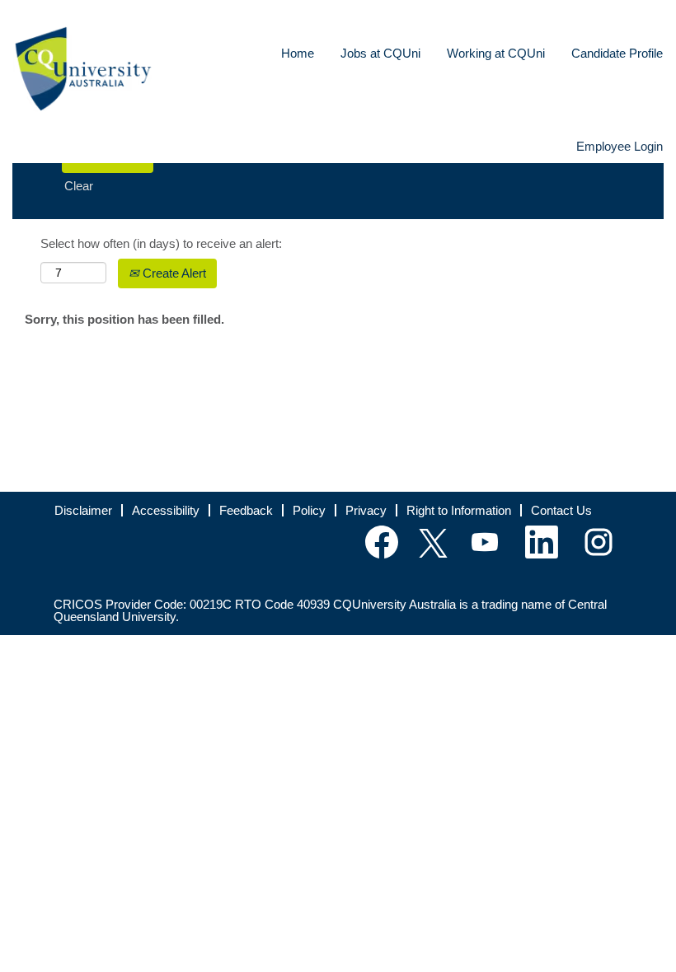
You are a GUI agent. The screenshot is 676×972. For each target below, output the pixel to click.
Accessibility (166, 510)
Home (297, 53)
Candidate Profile (617, 53)
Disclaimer (83, 510)
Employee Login (619, 146)
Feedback (246, 510)
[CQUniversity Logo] (83, 69)
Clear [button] (78, 186)
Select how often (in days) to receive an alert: (161, 243)
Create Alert (172, 273)
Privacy (366, 510)
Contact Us (561, 510)
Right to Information (458, 510)
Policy (309, 510)
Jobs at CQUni (380, 53)
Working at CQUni (496, 53)
